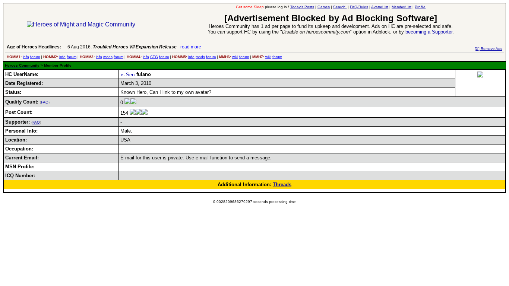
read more (190, 47)
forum (35, 57)
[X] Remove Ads (488, 49)
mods (108, 57)
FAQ (44, 102)
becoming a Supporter (428, 32)
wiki (235, 57)
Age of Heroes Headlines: (34, 47)
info (26, 57)
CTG (154, 57)
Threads (282, 184)
